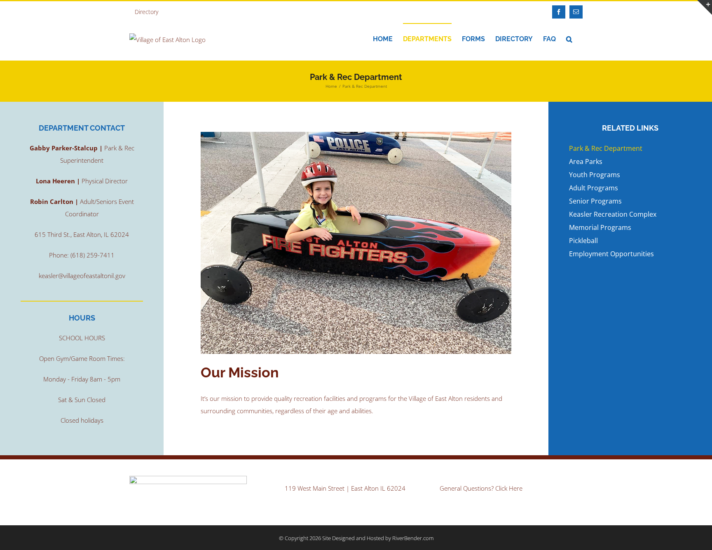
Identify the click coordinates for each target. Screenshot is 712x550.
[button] (569, 38)
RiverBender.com (412, 538)
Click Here (508, 488)
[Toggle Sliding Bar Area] (704, 7)
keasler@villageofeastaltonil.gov (82, 275)
